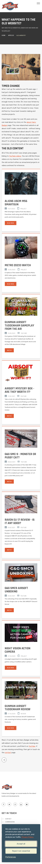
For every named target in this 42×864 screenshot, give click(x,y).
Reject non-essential (21, 851)
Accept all (21, 844)
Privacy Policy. (28, 837)
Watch (9, 350)
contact (8, 753)
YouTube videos (15, 156)
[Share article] (4, 759)
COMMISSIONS (10, 822)
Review (23, 714)
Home (3, 35)
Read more (10, 223)
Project (23, 209)
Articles (11, 35)
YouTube (24, 333)
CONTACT (8, 819)
